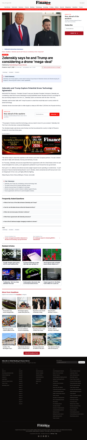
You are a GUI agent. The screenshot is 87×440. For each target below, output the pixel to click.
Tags (56, 433)
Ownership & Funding (74, 399)
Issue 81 (20, 379)
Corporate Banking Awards (58, 391)
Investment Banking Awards (58, 409)
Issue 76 (20, 389)
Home (3, 51)
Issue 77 (20, 387)
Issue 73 (20, 395)
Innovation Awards (56, 405)
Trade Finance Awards (74, 387)
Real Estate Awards (74, 377)
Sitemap (52, 433)
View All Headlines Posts (31, 353)
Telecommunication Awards (75, 383)
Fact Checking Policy (74, 407)
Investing (45, 7)
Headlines (75, 7)
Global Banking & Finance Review (18, 65)
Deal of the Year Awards (58, 387)
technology (5, 72)
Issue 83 (20, 375)
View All (20, 403)
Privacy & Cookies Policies (7, 381)
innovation (11, 72)
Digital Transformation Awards (59, 393)
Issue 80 (20, 381)
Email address (59, 360)
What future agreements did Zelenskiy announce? (17, 216)
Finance (27, 7)
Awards (62, 7)
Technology (39, 7)
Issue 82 (20, 377)
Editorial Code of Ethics (74, 403)
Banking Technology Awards (58, 379)
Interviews (14, 7)
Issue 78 (20, 385)
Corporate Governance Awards (59, 389)
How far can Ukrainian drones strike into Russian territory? (19, 207)
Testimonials (38, 379)
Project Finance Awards (74, 379)
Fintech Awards (56, 395)
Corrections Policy (73, 401)
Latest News (4, 379)
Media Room (38, 381)
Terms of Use (4, 383)
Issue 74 (20, 393)
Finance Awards (56, 418)
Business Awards (56, 375)
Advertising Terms (5, 385)
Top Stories (7, 7)
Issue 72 (20, 397)
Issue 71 (20, 399)
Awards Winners (39, 375)
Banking (32, 7)
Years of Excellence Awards (75, 395)
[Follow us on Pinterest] (38, 436)
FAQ (37, 383)
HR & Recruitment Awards (75, 385)
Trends (81, 7)
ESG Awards (55, 401)
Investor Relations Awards (75, 370)
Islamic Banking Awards (74, 375)
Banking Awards (56, 411)
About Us (4, 370)
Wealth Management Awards (75, 391)
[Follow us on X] (48, 436)
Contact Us (4, 377)
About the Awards (39, 370)
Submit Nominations (40, 377)
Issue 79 (20, 383)
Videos (56, 7)
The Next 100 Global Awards (75, 389)
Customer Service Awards (58, 383)
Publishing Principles (74, 397)
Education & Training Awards (58, 397)
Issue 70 (20, 401)
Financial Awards (73, 409)
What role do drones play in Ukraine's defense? (16, 212)
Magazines (68, 7)
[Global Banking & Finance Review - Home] (43, 3)
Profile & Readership (6, 375)
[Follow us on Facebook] (43, 436)
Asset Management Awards (58, 370)
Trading (51, 7)
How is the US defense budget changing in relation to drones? (20, 221)
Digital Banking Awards (57, 416)
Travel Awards (73, 393)
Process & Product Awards (75, 381)
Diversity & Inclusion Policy (75, 405)
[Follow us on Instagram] (41, 436)
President (17, 72)
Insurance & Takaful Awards (58, 407)
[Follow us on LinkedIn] (46, 436)
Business (21, 7)
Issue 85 (20, 370)
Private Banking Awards (74, 411)
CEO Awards (55, 381)
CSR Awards (55, 385)
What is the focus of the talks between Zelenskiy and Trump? (20, 202)
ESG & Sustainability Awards (58, 399)
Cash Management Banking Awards (60, 377)
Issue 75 (20, 391)
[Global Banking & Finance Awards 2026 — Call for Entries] (31, 145)
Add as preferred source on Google (52, 67)
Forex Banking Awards (57, 403)
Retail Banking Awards (74, 416)
